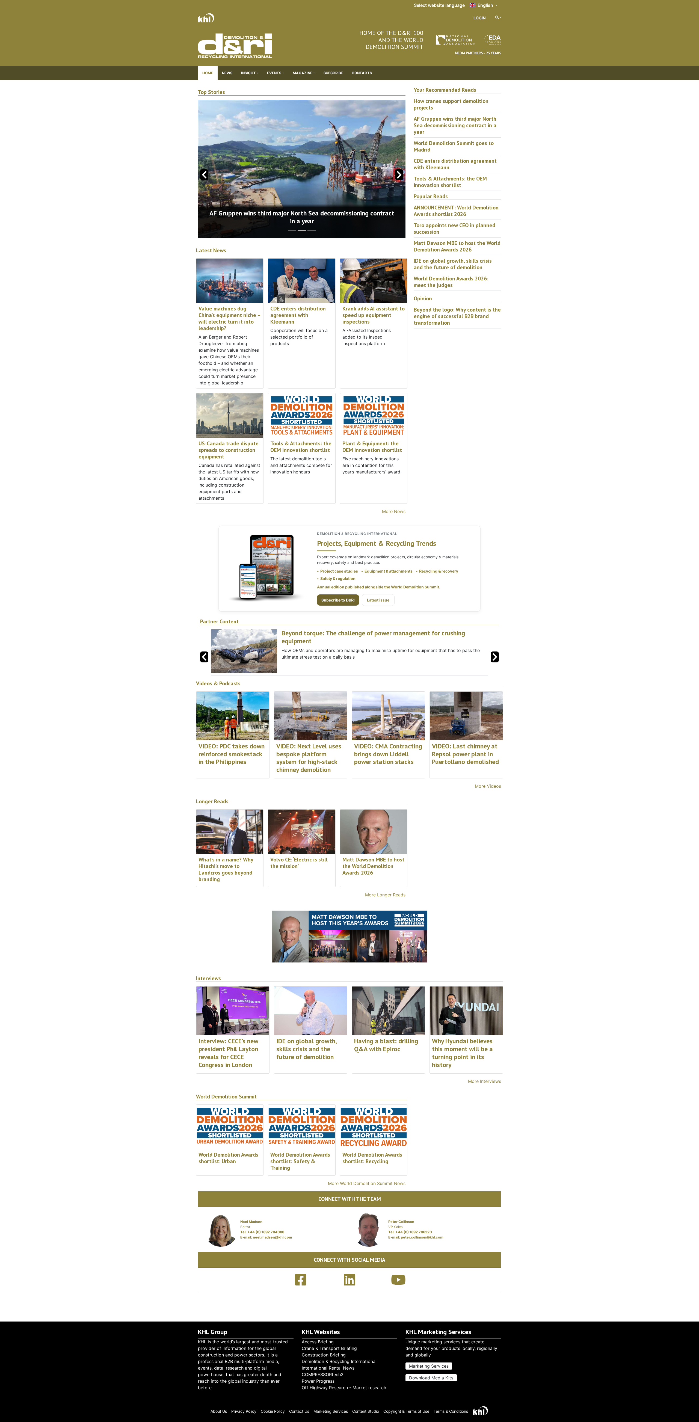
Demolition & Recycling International (339, 1361)
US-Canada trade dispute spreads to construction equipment (229, 450)
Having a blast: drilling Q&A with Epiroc (386, 1045)
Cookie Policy (273, 1411)
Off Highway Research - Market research (344, 1387)
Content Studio (365, 1411)
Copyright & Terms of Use (406, 1411)
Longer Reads (212, 801)
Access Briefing (318, 1341)
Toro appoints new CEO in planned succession (454, 228)
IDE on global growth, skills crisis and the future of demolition (453, 264)
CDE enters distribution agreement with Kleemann (298, 315)
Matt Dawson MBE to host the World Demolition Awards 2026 (457, 246)
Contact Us (299, 1411)
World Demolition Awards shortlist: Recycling (372, 1158)
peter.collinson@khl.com (422, 1237)
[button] (399, 174)
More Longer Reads (385, 894)
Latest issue (378, 600)
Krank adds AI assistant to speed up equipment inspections (373, 315)
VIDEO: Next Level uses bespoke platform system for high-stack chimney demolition (308, 758)
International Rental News (328, 1368)
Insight (248, 73)
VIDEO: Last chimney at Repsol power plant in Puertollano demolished (465, 754)
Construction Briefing (324, 1355)
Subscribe (333, 73)
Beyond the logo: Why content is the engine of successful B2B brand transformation (457, 316)
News (227, 73)
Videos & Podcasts (218, 683)
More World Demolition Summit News (366, 1183)
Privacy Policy (243, 1411)
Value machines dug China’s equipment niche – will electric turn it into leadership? (229, 318)
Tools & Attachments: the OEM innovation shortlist (300, 447)
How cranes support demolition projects (451, 104)
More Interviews (484, 1081)
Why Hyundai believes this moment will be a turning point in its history (462, 1053)
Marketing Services (429, 1366)
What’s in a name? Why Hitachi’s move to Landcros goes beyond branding (226, 869)
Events (274, 73)
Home (207, 73)
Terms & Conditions (451, 1411)
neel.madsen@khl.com (272, 1237)
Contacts (362, 73)
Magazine (302, 73)
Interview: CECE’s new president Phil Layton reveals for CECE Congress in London (228, 1053)
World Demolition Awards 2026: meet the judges (451, 282)
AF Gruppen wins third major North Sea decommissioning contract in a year (455, 125)
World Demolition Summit (226, 1096)
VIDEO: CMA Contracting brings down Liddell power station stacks (388, 754)
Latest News (211, 250)
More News (393, 511)
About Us (219, 1411)
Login (479, 18)
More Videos (488, 786)
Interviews (208, 978)
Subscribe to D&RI (338, 600)
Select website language (439, 5)
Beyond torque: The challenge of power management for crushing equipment (373, 637)
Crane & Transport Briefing (329, 1348)
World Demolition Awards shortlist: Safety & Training (300, 1161)
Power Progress (318, 1381)
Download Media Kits (431, 1377)
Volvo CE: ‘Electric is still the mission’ (299, 863)
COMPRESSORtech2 (322, 1374)
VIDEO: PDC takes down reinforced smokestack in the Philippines (232, 754)
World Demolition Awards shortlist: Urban (228, 1158)
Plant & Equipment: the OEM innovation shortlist (372, 447)
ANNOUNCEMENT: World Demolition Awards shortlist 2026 (456, 211)
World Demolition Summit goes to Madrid (301, 221)
